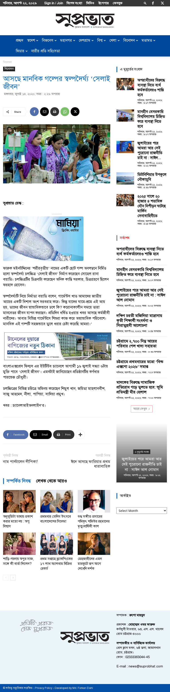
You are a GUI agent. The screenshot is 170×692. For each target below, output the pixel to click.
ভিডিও (90, 3)
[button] (145, 3)
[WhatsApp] (64, 111)
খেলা (112, 40)
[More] (80, 434)
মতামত (147, 40)
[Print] (54, 111)
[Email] (44, 111)
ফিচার (20, 51)
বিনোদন (129, 40)
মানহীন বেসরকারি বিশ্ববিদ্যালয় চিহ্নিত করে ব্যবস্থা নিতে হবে (151, 119)
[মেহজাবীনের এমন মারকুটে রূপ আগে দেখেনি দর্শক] (94, 544)
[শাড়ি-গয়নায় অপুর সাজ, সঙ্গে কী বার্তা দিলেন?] (19, 544)
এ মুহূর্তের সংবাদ (142, 451)
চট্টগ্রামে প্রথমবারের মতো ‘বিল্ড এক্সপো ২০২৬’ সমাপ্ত (139, 364)
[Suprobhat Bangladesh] (85, 21)
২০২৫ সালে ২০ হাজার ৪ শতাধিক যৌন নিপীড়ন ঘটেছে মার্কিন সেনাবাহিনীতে (151, 206)
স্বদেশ (31, 40)
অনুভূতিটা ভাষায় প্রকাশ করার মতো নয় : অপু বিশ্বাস (18, 521)
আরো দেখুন (140, 409)
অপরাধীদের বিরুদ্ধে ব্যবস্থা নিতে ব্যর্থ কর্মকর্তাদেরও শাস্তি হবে (151, 87)
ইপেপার (104, 3)
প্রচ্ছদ (19, 40)
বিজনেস (47, 40)
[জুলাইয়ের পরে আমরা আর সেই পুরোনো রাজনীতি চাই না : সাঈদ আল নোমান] (125, 147)
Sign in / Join (53, 3)
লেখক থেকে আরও (51, 481)
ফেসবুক (117, 3)
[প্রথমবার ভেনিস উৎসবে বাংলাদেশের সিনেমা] (56, 501)
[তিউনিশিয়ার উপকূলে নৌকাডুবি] (125, 178)
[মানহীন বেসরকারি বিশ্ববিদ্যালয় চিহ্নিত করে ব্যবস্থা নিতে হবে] (125, 115)
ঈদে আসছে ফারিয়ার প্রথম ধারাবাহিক (90, 464)
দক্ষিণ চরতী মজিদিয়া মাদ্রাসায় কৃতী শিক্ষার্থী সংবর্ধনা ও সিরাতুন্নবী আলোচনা (139, 320)
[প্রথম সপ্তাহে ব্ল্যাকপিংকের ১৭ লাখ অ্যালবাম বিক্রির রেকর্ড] (56, 544)
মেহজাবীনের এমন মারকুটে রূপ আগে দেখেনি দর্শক (90, 564)
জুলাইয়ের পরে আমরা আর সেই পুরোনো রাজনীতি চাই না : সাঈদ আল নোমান (140, 295)
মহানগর (66, 40)
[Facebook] (153, 3)
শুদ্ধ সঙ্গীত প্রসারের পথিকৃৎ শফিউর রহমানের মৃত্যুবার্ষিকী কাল (94, 521)
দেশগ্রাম (84, 40)
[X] (162, 3)
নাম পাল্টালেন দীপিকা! (20, 461)
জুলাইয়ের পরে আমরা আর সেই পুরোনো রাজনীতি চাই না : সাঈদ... (149, 150)
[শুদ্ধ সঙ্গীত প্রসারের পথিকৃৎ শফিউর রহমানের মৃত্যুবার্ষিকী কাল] (94, 501)
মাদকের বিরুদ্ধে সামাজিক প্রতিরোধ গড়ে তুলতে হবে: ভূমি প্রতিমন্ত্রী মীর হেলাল (139, 387)
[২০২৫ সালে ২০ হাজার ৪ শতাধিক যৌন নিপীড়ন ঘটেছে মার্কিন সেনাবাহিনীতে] (125, 200)
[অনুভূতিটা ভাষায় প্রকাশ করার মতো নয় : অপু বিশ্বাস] (19, 501)
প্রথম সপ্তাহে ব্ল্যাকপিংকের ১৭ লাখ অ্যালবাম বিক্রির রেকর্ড (56, 564)
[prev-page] (6, 577)
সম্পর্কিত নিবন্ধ (19, 481)
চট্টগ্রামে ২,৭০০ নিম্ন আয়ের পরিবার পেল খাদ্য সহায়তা (136, 343)
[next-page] (13, 577)
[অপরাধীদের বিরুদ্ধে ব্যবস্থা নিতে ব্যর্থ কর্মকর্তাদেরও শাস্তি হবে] (125, 84)
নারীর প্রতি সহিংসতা (45, 51)
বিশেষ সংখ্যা (74, 3)
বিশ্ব (99, 40)
